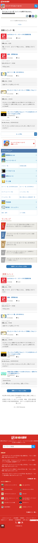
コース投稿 (22, 212)
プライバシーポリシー (31, 518)
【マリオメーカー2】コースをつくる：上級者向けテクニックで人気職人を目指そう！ (19, 252)
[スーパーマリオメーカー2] (5, 2)
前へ (20, 24)
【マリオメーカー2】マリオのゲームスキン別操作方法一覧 (20, 234)
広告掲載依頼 (18, 519)
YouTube (19, 523)
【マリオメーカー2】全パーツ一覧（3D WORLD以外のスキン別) (20, 243)
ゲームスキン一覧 (6, 197)
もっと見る (19, 134)
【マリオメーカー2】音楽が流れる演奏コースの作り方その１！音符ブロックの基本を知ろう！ (20, 225)
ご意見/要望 (15, 518)
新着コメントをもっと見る (19, 390)
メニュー (2, 527)
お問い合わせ (26, 519)
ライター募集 (34, 520)
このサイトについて (6, 518)
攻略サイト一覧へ (31, 512)
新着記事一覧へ (32, 478)
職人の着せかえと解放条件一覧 (27, 197)
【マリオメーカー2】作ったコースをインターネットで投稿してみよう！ (19, 259)
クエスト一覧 (5, 165)
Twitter (16, 522)
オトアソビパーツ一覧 (7, 192)
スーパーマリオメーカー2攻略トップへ (18, 143)
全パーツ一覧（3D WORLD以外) (10, 186)
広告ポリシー (4, 519)
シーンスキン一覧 (24, 192)
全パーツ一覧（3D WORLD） (27, 186)
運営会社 (11, 519)
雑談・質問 (4, 212)
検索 (33, 446)
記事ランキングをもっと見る (19, 266)
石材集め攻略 (23, 165)
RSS (22, 522)
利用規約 (22, 518)
